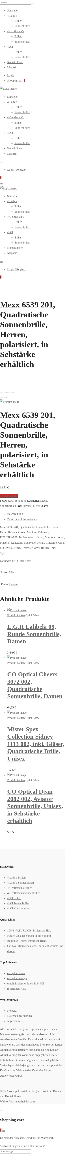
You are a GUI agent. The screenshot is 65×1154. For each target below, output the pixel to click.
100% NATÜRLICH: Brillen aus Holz (29, 930)
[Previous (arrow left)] (1, 397)
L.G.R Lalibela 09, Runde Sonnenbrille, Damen (34, 634)
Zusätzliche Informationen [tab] (22, 519)
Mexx (43, 500)
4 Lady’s (12, 15)
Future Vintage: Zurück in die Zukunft (29, 935)
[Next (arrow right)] (5, 397)
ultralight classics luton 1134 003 (25, 983)
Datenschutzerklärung (19, 1015)
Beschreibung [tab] (15, 513)
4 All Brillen (14, 898)
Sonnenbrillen (22, 25)
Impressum (13, 1021)
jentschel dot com (25, 1101)
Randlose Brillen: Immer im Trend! (27, 940)
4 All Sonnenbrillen (18, 903)
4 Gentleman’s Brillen (19, 887)
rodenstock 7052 (16, 988)
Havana (27, 505)
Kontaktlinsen (15, 62)
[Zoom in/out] (12, 392)
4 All (10, 46)
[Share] (5, 392)
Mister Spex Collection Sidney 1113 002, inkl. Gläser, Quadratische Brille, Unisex (35, 744)
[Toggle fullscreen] (8, 392)
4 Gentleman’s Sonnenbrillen (23, 893)
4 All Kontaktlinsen (18, 908)
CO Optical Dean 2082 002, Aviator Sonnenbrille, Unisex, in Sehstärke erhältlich (35, 806)
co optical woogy (17, 978)
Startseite (12, 10)
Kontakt (11, 1010)
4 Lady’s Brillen (16, 877)
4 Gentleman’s (15, 31)
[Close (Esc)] (1, 392)
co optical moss (16, 973)
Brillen (18, 20)
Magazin (12, 67)
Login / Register (16, 169)
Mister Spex (24, 560)
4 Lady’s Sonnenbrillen (20, 882)
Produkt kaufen (8, 495)
